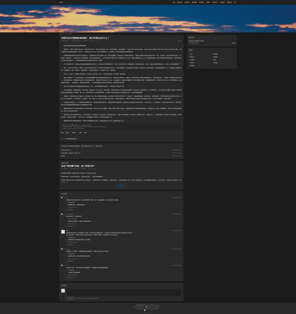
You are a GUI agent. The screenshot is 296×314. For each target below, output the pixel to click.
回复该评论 (71, 209)
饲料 (85, 132)
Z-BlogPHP (145, 308)
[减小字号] (181, 41)
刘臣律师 (65, 168)
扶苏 (67, 197)
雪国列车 (74, 132)
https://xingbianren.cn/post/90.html (76, 128)
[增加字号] (178, 41)
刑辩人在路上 (71, 218)
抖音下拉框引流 (70, 214)
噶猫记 (63, 156)
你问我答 (201, 2)
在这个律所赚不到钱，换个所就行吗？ (78, 166)
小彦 (67, 265)
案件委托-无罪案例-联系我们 (196, 41)
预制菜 (67, 132)
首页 (174, 2)
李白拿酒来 (65, 40)
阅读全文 (121, 185)
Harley (67, 249)
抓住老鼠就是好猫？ (71, 138)
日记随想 (222, 2)
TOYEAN (156, 308)
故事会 (208, 2)
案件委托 (179, 2)
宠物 (80, 132)
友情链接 (229, 2)
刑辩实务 (187, 2)
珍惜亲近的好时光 (66, 150)
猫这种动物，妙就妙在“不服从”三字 (70, 153)
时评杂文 (214, 2)
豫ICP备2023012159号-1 (139, 306)
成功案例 (194, 2)
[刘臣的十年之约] (148, 312)
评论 (71, 298)
